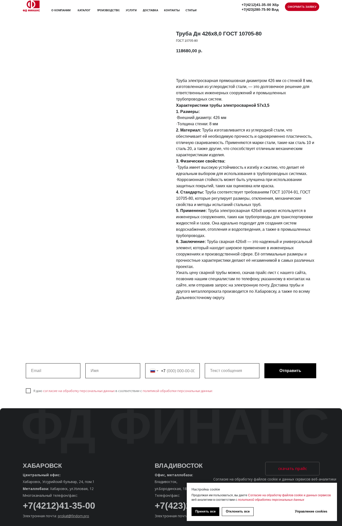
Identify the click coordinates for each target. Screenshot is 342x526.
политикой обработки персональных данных (177, 390)
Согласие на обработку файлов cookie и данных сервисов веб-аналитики (274, 479)
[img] (31, 6)
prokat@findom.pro (73, 516)
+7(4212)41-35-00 (59, 505)
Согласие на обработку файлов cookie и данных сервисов (289, 495)
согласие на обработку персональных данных (79, 390)
